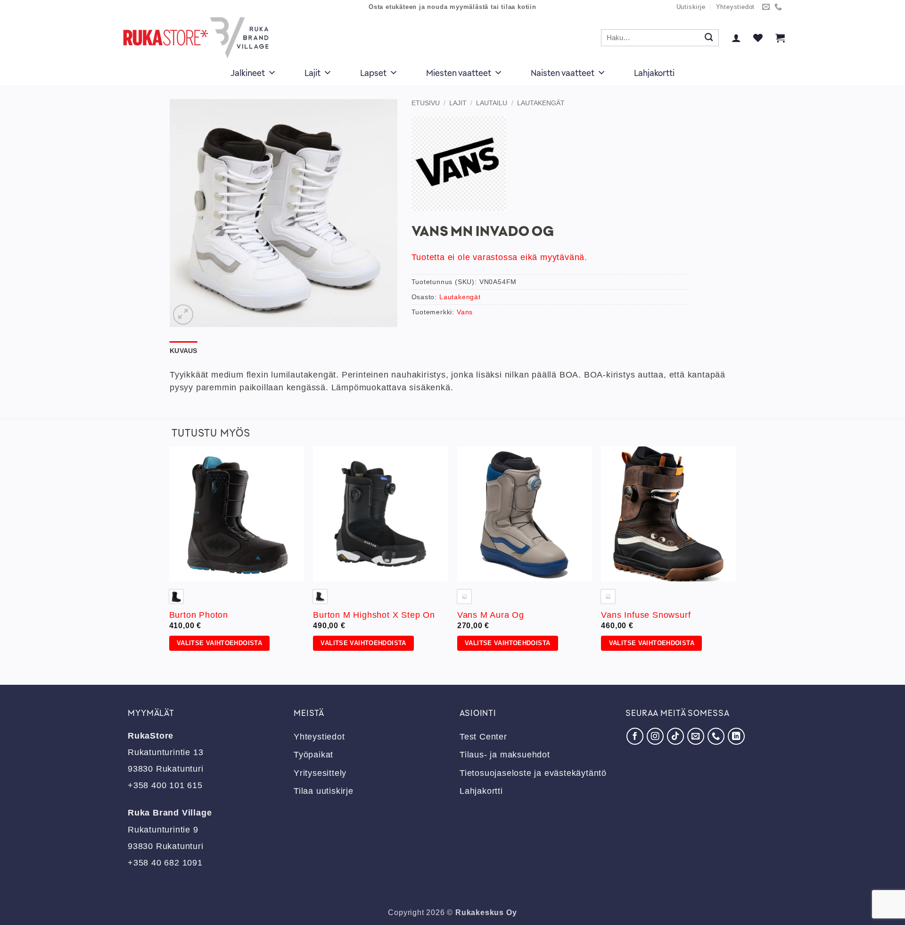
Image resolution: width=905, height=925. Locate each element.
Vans (465, 312)
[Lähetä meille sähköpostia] (766, 7)
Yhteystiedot (735, 7)
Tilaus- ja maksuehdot (505, 754)
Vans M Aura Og (490, 615)
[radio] (320, 596)
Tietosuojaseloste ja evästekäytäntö (533, 773)
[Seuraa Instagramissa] (655, 736)
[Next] (735, 557)
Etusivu (425, 103)
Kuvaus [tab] (183, 350)
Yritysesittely (320, 773)
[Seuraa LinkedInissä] (736, 736)
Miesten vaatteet (458, 72)
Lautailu (491, 103)
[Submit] (708, 38)
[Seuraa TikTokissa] (675, 736)
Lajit (312, 72)
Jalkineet (247, 72)
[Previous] (170, 557)
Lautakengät (541, 103)
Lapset (373, 72)
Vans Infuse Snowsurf (646, 615)
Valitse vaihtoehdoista (219, 643)
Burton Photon (198, 615)
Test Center (483, 736)
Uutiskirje (691, 7)
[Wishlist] (758, 37)
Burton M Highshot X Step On (374, 615)
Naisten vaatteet (562, 72)
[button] (736, 37)
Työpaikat (313, 754)
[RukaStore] (198, 37)
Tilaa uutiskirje (324, 791)
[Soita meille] (778, 7)
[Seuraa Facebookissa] (634, 736)
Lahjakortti (654, 72)
